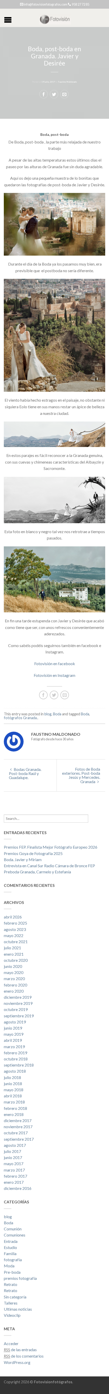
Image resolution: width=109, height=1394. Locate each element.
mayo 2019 (13, 1034)
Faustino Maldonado (67, 82)
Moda (9, 1265)
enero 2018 (14, 1114)
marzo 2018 (14, 1101)
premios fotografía (20, 1278)
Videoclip (12, 1315)
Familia (10, 1253)
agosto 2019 (15, 1021)
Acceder (11, 1343)
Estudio (10, 1247)
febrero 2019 (15, 1052)
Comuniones (14, 1234)
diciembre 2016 (17, 1188)
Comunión (13, 1228)
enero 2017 (14, 1182)
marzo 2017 (14, 1169)
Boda (57, 714)
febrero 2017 (15, 1176)
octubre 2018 (16, 1058)
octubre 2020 (16, 960)
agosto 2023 (15, 929)
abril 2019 (13, 1040)
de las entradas (20, 1349)
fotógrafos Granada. (21, 718)
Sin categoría (15, 1296)
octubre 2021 (16, 941)
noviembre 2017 (18, 1126)
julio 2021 (12, 947)
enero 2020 (14, 991)
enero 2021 (14, 954)
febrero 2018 (15, 1108)
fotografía (13, 1259)
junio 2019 (13, 1027)
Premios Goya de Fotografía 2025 (33, 853)
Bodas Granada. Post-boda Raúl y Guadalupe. (25, 773)
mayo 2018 (13, 1089)
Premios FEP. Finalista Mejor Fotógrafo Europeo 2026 (50, 847)
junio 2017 (13, 1157)
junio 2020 (13, 966)
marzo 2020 (14, 978)
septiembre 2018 (19, 1064)
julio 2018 (12, 1077)
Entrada (10, 1241)
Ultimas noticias (18, 1309)
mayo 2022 (13, 935)
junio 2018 (13, 1083)
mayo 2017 (13, 1163)
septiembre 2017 (19, 1139)
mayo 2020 (13, 972)
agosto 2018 (15, 1071)
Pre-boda (12, 1272)
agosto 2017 (15, 1145)
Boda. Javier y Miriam (23, 859)
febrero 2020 (15, 984)
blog (47, 714)
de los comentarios (24, 1355)
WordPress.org (17, 1362)
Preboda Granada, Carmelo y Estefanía (37, 871)
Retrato (10, 1284)
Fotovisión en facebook (54, 663)
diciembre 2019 (17, 997)
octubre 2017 (16, 1132)
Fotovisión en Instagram (54, 675)
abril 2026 (13, 916)
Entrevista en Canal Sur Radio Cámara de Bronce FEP (49, 865)
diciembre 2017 (17, 1120)
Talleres (10, 1302)
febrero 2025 (15, 922)
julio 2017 (12, 1151)
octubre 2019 (16, 1009)
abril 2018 (13, 1095)
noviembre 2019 (18, 1003)
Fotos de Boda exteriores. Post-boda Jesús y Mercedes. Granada (81, 775)
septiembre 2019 (19, 1015)
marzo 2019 (14, 1046)
